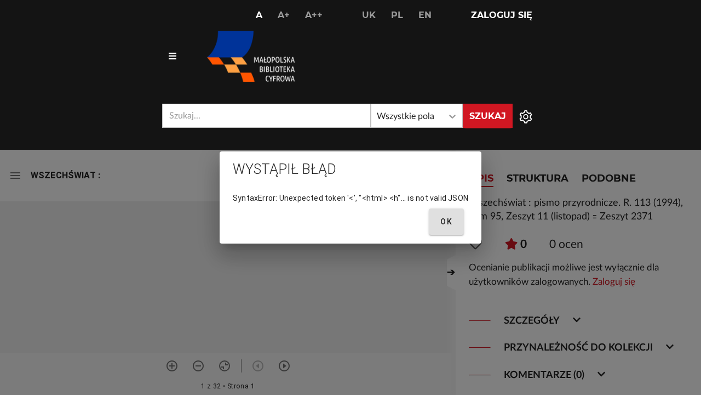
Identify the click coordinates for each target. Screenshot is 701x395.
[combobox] (266, 116)
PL (397, 15)
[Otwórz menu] (172, 56)
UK (369, 15)
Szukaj (487, 116)
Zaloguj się (501, 15)
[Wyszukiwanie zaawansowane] (526, 116)
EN (425, 15)
